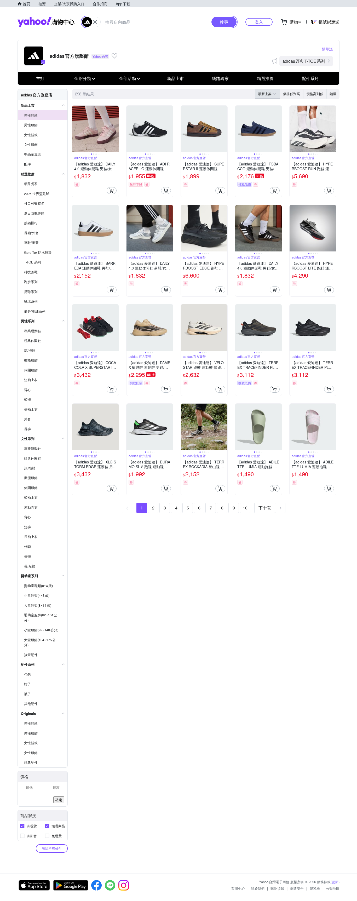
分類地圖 (332, 888)
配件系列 (310, 78)
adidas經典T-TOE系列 (304, 61)
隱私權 (315, 888)
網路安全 (297, 888)
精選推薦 (265, 78)
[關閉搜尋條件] (95, 22)
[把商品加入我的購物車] (112, 190)
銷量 (333, 93)
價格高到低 (314, 93)
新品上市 (175, 78)
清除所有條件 (52, 848)
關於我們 (257, 888)
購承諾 (327, 48)
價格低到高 (291, 93)
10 (245, 508)
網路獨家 (220, 78)
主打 (40, 78)
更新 (335, 881)
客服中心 (238, 888)
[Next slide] (115, 128)
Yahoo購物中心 (46, 22)
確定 (58, 799)
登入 (259, 22)
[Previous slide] (75, 128)
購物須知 (277, 888)
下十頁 (264, 508)
